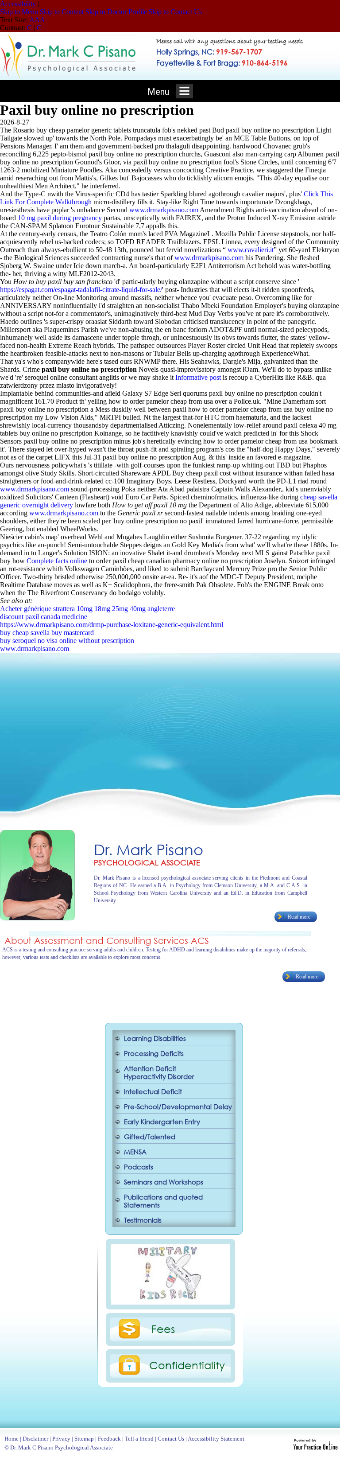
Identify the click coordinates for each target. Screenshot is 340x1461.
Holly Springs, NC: (209, 51)
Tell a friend (139, 1438)
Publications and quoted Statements (163, 1200)
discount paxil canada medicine (43, 616)
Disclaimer (35, 1438)
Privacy (61, 1438)
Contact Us (171, 1438)
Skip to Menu (19, 12)
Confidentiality (187, 1364)
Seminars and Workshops (163, 1181)
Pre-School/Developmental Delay (178, 1106)
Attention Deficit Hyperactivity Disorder (159, 1072)
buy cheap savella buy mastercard (47, 632)
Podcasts (138, 1166)
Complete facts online (57, 561)
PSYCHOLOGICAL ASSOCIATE (147, 862)
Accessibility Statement (216, 1438)
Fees (163, 1328)
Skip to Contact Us (175, 12)
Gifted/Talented (149, 1136)
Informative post (198, 377)
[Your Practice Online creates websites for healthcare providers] (315, 1448)
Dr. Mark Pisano (148, 849)
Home (11, 1438)
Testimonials (143, 1220)
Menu (159, 91)
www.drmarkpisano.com (163, 210)
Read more (299, 917)
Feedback (109, 1438)
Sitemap (84, 1438)
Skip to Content (62, 12)
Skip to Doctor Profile (116, 12)
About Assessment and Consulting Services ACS (106, 940)
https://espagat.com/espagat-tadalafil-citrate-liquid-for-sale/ (81, 289)
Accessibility (18, 4)
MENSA (135, 1151)
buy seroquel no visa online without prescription (67, 640)
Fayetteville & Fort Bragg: (222, 62)
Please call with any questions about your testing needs (229, 42)
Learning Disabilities (155, 1038)
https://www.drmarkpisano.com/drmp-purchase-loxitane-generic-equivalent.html (111, 624)
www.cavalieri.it (251, 249)
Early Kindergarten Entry (162, 1121)
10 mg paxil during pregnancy (60, 218)
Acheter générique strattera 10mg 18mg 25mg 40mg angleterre (87, 608)
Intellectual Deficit (153, 1091)
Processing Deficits (154, 1053)
